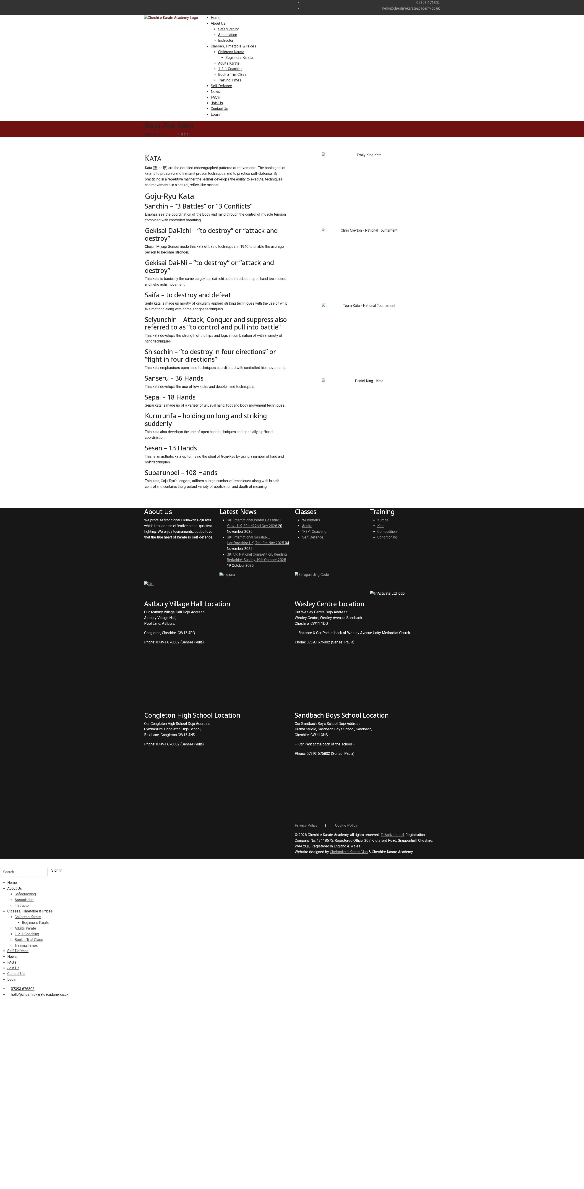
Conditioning (387, 537)
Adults (307, 526)
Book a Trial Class (232, 74)
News (215, 91)
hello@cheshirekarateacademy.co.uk (411, 8)
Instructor (225, 40)
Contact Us (219, 109)
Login (215, 114)
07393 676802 (428, 2)
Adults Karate (229, 63)
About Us (218, 23)
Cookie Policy (346, 825)
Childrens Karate (231, 52)
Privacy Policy (306, 825)
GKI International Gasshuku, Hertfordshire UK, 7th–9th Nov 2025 (258, 543)
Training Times (229, 80)
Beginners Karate (239, 57)
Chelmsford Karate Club (349, 852)
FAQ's (215, 97)
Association (227, 35)
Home (215, 18)
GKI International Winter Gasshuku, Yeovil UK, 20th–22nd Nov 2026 (254, 526)
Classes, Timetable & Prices (233, 46)
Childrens (312, 520)
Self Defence (221, 86)
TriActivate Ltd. (392, 835)
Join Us (217, 103)
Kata (380, 526)
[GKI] (149, 584)
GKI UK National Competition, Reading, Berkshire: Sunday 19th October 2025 (257, 560)
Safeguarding (228, 29)
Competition (387, 531)
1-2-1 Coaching (230, 69)
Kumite (382, 520)
